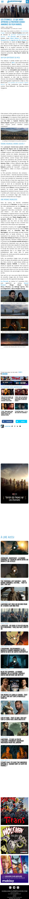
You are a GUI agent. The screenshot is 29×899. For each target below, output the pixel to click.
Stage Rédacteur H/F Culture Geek (14, 897)
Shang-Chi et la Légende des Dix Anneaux (14, 40)
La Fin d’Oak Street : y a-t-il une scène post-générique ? (21, 412)
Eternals (5, 374)
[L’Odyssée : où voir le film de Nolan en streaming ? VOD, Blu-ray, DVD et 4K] (14, 615)
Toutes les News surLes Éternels (14, 498)
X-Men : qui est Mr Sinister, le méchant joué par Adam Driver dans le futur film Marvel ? (21, 399)
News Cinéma (9, 27)
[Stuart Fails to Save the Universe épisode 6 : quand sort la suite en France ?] (14, 752)
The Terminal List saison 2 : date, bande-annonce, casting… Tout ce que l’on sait (14, 583)
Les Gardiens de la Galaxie (15, 82)
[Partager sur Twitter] (21, 421)
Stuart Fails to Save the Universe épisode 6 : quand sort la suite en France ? (14, 764)
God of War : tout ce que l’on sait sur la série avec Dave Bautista (13, 718)
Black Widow (14, 38)
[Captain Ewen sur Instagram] (15, 426)
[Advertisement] (14, 101)
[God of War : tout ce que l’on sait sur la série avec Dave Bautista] (14, 707)
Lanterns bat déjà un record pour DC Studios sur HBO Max (14, 605)
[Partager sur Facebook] (8, 421)
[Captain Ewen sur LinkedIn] (17, 426)
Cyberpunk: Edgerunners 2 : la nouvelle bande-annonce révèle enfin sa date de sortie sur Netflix (14, 650)
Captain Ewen (6, 28)
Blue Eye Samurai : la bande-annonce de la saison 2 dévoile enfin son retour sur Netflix (13, 673)
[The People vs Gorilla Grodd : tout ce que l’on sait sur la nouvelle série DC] (14, 684)
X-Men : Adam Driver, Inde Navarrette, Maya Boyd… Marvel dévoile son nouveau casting (7, 413)
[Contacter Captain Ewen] (20, 426)
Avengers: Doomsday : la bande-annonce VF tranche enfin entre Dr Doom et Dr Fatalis (14, 560)
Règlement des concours (14, 898)
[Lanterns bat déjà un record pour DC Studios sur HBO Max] (14, 594)
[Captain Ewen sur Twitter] (12, 426)
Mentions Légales (14, 892)
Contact (14, 896)
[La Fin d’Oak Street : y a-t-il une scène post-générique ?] (21, 406)
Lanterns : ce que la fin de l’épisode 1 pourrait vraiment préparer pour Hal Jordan (12, 741)
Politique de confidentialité (14, 893)
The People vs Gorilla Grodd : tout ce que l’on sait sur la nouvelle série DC (14, 696)
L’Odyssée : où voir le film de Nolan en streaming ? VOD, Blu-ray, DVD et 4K (14, 627)
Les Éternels (12, 36)
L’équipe (14, 895)
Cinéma (3, 27)
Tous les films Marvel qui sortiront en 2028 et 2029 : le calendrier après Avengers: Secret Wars (7, 399)
